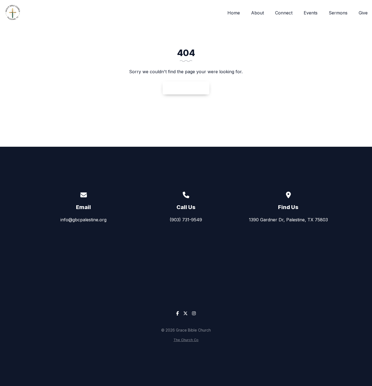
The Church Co (186, 340)
